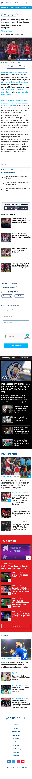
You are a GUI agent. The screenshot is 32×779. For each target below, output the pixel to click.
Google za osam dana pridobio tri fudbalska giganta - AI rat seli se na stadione (21, 443)
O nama (16, 742)
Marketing (16, 752)
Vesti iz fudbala (6, 476)
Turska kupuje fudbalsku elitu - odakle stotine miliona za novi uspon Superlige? (21, 409)
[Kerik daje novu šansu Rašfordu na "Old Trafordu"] (6, 252)
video (16, 728)
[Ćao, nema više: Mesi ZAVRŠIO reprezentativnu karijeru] (6, 676)
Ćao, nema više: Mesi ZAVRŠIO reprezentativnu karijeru (21, 678)
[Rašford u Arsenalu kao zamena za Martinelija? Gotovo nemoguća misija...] (6, 237)
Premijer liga (7, 296)
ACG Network (16, 738)
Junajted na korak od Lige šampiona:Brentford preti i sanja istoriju (21, 513)
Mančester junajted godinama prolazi (14, 72)
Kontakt (16, 756)
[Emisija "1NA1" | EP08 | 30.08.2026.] (6, 577)
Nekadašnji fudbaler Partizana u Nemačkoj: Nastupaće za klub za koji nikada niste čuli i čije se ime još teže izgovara (21, 704)
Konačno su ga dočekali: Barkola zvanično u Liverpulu (20, 689)
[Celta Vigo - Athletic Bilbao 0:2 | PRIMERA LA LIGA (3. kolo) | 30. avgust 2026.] (6, 590)
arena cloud (16, 732)
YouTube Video (8, 540)
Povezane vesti (8, 215)
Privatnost (16, 745)
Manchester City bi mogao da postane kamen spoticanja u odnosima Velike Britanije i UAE (15, 388)
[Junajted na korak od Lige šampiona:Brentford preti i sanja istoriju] (6, 513)
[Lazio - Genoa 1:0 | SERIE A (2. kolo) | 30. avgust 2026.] (6, 616)
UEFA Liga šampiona (9, 15)
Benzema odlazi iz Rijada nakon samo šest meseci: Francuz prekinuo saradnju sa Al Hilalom (14, 664)
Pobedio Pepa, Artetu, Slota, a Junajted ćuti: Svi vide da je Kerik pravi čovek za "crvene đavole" (21, 220)
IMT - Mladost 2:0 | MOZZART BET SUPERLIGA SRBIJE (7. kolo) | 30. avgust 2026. (21, 603)
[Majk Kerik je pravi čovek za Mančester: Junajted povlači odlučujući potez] (6, 267)
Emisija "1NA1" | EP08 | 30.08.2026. (20, 576)
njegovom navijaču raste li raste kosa (14, 82)
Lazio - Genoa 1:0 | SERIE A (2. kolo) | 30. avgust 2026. (21, 615)
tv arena (8, 768)
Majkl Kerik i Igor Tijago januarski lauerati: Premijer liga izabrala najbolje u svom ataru (20, 527)
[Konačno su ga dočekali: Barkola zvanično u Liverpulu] (6, 689)
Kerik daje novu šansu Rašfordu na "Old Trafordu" (19, 250)
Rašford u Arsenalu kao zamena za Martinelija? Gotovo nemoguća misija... (21, 235)
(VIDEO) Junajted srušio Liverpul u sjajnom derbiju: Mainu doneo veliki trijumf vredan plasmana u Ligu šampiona (20, 499)
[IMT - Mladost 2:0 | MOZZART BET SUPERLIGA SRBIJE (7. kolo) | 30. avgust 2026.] (6, 603)
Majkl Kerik (19, 296)
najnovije (16, 725)
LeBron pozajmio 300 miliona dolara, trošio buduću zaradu (21, 419)
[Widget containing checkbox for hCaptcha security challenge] (17, 336)
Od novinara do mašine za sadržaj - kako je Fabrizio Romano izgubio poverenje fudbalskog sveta (22, 431)
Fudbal (14, 283)
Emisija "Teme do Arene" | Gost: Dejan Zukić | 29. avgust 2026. (14, 567)
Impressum (16, 735)
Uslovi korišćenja (16, 749)
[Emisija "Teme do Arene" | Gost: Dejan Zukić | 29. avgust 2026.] (16, 552)
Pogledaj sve (24, 357)
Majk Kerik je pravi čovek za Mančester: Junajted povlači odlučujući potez (20, 265)
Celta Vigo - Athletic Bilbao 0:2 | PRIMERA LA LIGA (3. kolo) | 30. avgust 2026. (21, 590)
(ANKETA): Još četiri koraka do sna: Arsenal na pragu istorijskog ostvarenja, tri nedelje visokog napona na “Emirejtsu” (15, 484)
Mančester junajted (9, 287)
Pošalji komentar (16, 346)
